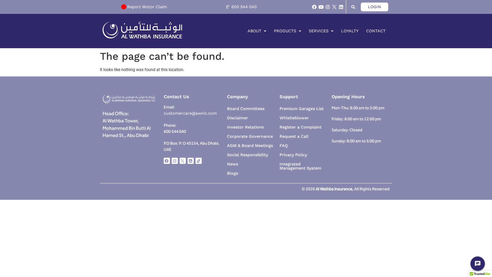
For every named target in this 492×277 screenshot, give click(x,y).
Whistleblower (294, 117)
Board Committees (245, 108)
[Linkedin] (341, 7)
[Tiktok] (199, 161)
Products (285, 30)
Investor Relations (245, 127)
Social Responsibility (247, 154)
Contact (376, 30)
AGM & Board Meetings (250, 145)
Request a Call (294, 136)
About (254, 30)
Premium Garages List (302, 108)
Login (374, 6)
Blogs (232, 173)
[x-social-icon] (334, 7)
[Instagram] (327, 7)
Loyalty (349, 30)
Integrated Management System (300, 166)
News (232, 164)
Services (319, 30)
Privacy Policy (293, 154)
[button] (257, 31)
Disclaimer (237, 117)
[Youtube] (321, 7)
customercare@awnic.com (191, 113)
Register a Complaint (301, 127)
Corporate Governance (250, 136)
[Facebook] (314, 7)
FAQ (284, 145)
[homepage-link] (142, 37)
